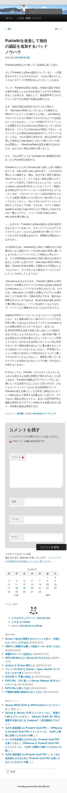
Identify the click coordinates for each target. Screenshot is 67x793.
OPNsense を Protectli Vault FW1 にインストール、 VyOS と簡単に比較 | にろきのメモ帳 (33, 731)
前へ (8, 28)
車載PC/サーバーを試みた (18, 654)
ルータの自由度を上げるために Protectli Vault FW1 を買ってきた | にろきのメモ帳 (32, 758)
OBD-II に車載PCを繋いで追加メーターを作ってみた (32, 646)
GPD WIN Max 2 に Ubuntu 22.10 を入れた (28, 657)
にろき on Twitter (21, 621)
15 (47, 584)
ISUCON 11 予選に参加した (19, 676)
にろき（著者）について (29, 17)
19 (24, 588)
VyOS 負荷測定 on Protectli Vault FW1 (26, 727)
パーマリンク (49, 413)
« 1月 (15, 595)
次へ (58, 28)
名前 (14, 501)
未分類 (20, 413)
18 (16, 588)
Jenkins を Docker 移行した (20, 665)
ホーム (9, 17)
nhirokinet (38, 413)
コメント (18, 457)
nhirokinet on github (30, 625)
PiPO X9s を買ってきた (17, 688)
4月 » (48, 595)
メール (15, 519)
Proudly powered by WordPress (34, 786)
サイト (15, 536)
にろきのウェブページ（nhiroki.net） (32, 618)
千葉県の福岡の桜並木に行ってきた (23, 692)
